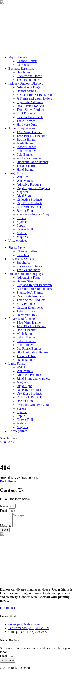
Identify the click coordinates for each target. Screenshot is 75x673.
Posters (21, 218)
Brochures (23, 72)
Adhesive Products (29, 184)
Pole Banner (25, 154)
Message (6, 525)
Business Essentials (21, 68)
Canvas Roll (25, 229)
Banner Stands (26, 91)
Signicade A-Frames (30, 102)
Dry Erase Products (29, 203)
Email (4, 510)
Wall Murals (25, 180)
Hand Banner (25, 169)
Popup (21, 225)
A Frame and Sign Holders (34, 98)
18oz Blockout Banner (31, 136)
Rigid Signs (24, 195)
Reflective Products (29, 199)
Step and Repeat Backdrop (34, 94)
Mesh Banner (25, 143)
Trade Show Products (31, 109)
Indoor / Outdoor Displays (25, 83)
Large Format (17, 173)
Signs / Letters (17, 57)
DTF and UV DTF (29, 207)
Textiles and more (28, 79)
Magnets (22, 192)
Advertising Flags (28, 87)
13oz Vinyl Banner (29, 132)
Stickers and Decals (29, 76)
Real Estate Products (30, 106)
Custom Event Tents (30, 117)
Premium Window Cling (33, 214)
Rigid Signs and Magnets (33, 188)
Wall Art (22, 177)
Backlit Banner (26, 139)
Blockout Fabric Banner (32, 162)
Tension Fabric (26, 165)
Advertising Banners (21, 128)
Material (22, 233)
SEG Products (26, 113)
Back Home (8, 481)
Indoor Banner (26, 147)
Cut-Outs (23, 64)
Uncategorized (18, 240)
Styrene (22, 222)
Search (4, 438)
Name (4, 506)
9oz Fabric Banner (29, 158)
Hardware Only (27, 124)
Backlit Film (25, 210)
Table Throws (26, 121)
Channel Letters (27, 61)
